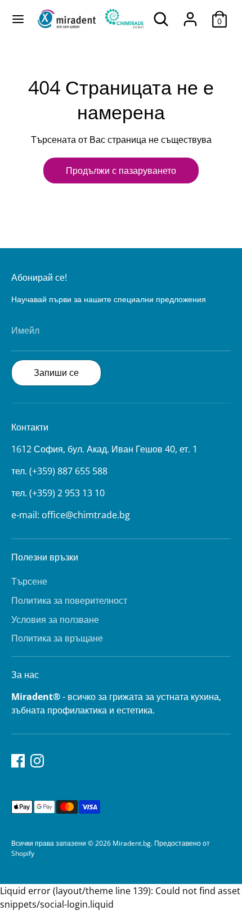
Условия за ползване (55, 619)
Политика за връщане (57, 638)
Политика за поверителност (69, 600)
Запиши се (56, 372)
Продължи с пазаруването (121, 170)
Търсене (29, 581)
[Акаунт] (190, 14)
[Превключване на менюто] (18, 19)
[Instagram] (37, 761)
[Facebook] (18, 761)
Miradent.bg (132, 843)
